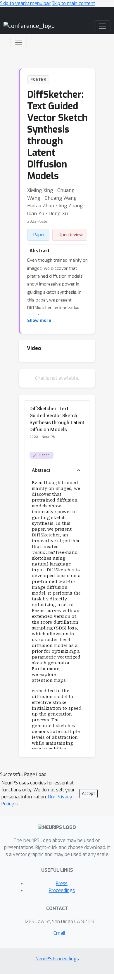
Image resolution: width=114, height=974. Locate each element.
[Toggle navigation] (19, 42)
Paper (39, 235)
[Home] (29, 25)
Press (62, 883)
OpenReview (70, 235)
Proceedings (62, 890)
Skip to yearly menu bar (25, 3)
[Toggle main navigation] (102, 26)
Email (59, 933)
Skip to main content (73, 3)
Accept (88, 793)
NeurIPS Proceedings (57, 959)
